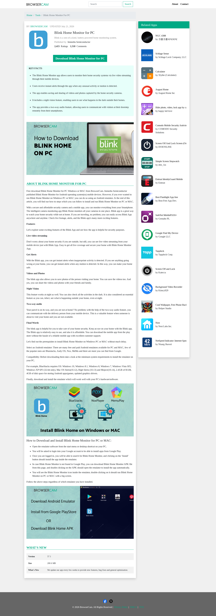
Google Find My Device (166, 233)
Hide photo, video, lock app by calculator (174, 107)
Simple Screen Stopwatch (167, 161)
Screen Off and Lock (165, 269)
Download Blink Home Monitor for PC (80, 58)
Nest (157, 323)
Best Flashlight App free (166, 197)
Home (29, 15)
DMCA (133, 607)
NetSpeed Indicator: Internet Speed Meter (174, 340)
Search (128, 4)
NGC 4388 (160, 35)
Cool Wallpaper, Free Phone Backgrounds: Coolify (179, 305)
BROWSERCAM (38, 26)
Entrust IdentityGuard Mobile (169, 179)
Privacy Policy (121, 607)
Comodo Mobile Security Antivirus (171, 125)
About (175, 4)
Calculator (160, 71)
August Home (162, 89)
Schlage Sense (162, 53)
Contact (184, 4)
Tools (37, 15)
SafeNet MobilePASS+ (166, 215)
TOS (141, 607)
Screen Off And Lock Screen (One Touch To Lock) (179, 143)
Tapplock (159, 251)
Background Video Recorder (168, 287)
